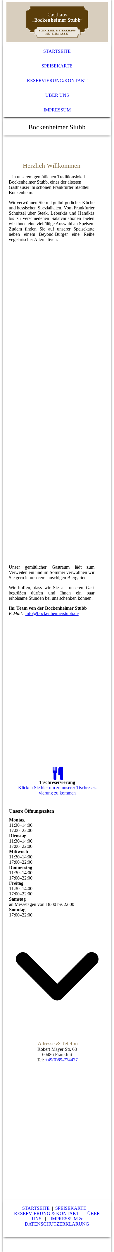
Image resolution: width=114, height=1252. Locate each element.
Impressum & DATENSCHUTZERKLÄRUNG (57, 1221)
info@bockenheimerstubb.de (52, 613)
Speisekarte (57, 65)
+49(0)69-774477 (61, 1059)
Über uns (57, 95)
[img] (57, 22)
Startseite (57, 51)
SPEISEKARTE (70, 1208)
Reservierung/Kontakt (57, 80)
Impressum (57, 109)
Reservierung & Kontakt (47, 1213)
